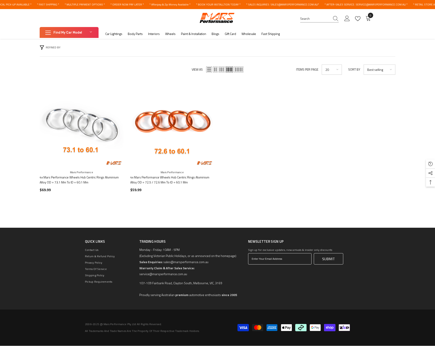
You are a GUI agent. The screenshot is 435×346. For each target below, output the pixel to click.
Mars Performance (81, 172)
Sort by (354, 69)
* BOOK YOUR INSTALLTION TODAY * (218, 4)
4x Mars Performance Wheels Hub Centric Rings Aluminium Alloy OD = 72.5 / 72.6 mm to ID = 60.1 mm (169, 180)
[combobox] (315, 18)
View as (197, 69)
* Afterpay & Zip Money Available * (169, 4)
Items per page (307, 69)
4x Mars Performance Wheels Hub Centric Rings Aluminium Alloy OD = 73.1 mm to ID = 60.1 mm (79, 180)
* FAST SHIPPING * (48, 4)
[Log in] (347, 18)
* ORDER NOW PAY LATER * (127, 4)
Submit (328, 259)
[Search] (319, 18)
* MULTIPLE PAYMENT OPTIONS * (85, 4)
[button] (209, 69)
